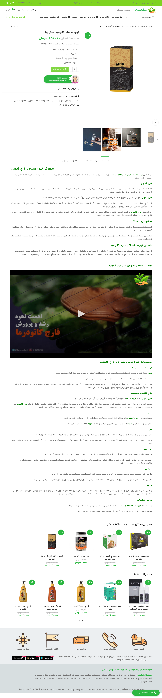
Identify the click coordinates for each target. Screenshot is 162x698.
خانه (150, 26)
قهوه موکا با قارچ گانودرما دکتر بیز (52, 558)
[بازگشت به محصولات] (14, 26)
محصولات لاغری (21, 100)
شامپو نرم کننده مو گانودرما (23, 608)
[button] (157, 140)
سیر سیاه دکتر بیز (81, 556)
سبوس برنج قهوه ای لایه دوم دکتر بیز (110, 558)
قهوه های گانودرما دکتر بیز (62, 100)
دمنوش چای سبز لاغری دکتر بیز (139, 558)
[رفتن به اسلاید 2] (79, 621)
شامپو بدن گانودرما (81, 606)
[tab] (105, 159)
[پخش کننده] (81, 314)
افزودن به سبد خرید (59, 69)
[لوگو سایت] (145, 10)
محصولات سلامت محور (135, 26)
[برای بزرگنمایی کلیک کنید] (155, 122)
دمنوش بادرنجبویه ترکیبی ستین (110, 608)
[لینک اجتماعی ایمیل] (13, 3)
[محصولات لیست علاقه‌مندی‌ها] (18, 10)
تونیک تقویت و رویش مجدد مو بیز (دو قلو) (138, 608)
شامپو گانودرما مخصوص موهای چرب (52, 608)
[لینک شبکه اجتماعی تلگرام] (7, 3)
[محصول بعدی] (11, 26)
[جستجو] (100, 10)
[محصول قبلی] (17, 26)
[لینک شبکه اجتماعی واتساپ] (10, 3)
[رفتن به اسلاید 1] (82, 621)
